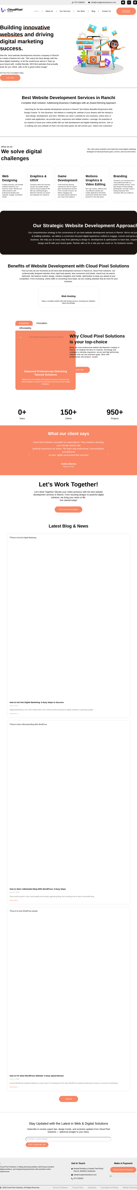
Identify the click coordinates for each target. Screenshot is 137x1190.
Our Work (81, 11)
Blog (93, 11)
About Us (49, 11)
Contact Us (106, 11)
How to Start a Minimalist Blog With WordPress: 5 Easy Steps (38, 889)
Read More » (14, 713)
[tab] (24, 323)
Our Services (65, 11)
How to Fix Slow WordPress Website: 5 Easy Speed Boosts (37, 1076)
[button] (29, 454)
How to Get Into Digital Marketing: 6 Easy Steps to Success (37, 702)
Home (36, 11)
